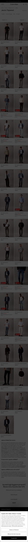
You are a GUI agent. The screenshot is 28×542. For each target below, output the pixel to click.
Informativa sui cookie (6, 526)
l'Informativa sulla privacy (17, 526)
